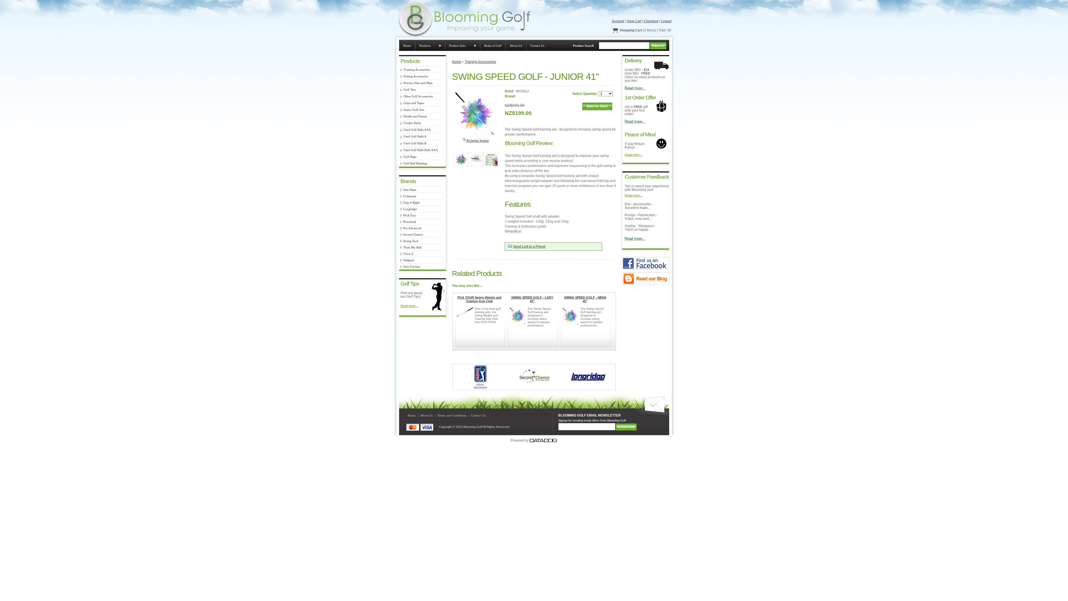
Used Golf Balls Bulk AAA (421, 150)
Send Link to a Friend (529, 246)
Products (425, 45)
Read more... (409, 305)
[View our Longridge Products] (588, 389)
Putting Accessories (416, 76)
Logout (666, 21)
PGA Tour (409, 215)
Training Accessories (417, 69)
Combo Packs (412, 123)
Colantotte (409, 196)
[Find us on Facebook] (645, 268)
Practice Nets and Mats (418, 83)
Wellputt (408, 260)
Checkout (651, 21)
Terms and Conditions (451, 415)
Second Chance (413, 234)
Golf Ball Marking (415, 163)
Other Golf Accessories (418, 96)
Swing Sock (411, 241)
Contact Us (537, 45)
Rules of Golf (492, 45)
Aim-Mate (409, 189)
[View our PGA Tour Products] (480, 389)
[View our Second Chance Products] (534, 389)
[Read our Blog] (645, 284)
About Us (516, 45)
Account (618, 21)
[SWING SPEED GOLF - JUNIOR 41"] (475, 136)
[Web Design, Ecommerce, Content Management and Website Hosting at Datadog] (543, 440)
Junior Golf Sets (414, 109)
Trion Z (408, 253)
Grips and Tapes (414, 103)
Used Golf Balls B (415, 143)
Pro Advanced (412, 228)
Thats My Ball (412, 247)
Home (407, 45)
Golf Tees (410, 89)
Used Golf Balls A (415, 136)
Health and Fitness (415, 116)
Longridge (410, 209)
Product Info (457, 45)
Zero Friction (411, 266)
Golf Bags (410, 156)
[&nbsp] (460, 159)
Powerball (409, 221)
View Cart (634, 21)
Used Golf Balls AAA (417, 129)
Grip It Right (411, 202)
